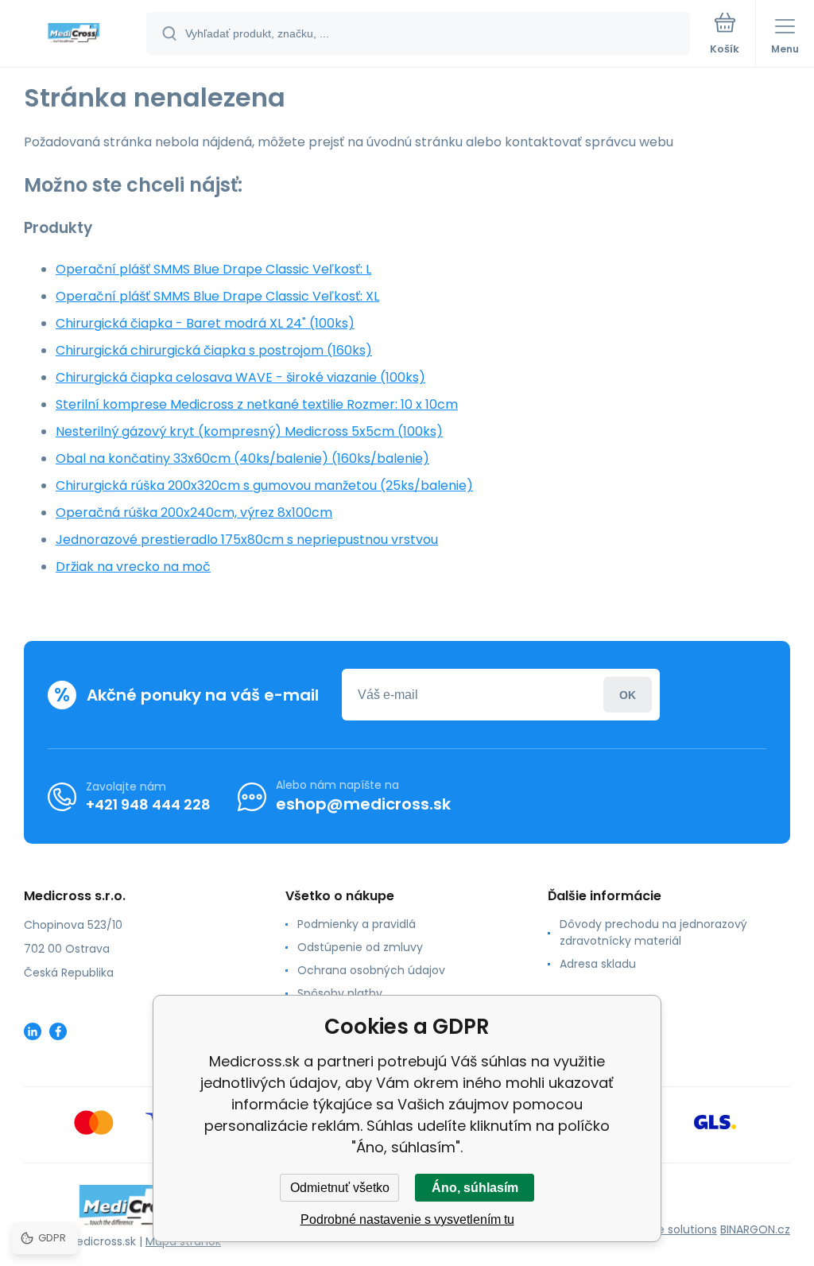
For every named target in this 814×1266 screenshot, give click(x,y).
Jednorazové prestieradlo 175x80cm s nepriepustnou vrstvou (247, 539)
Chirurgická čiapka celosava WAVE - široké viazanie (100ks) (240, 377)
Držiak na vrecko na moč (133, 566)
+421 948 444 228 (148, 804)
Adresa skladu (598, 964)
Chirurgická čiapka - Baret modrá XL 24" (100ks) (205, 323)
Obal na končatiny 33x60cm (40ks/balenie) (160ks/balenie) (242, 458)
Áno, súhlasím (475, 1187)
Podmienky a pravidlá (356, 924)
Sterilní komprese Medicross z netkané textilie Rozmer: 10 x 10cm (257, 404)
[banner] (73, 34)
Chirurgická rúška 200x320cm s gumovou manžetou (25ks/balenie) (264, 485)
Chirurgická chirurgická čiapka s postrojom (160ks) (214, 350)
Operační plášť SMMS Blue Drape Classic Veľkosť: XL (217, 296)
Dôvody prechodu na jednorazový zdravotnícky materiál (653, 932)
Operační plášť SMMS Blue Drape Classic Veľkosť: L (213, 269)
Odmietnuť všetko (340, 1187)
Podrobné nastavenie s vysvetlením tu (407, 1219)
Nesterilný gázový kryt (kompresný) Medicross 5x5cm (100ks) (249, 431)
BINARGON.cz (755, 1229)
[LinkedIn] (32, 1031)
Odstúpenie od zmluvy (360, 947)
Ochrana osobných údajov (371, 970)
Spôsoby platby (339, 993)
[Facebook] (58, 1031)
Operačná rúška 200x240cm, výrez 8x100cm (194, 512)
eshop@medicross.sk (363, 804)
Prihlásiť (627, 695)
